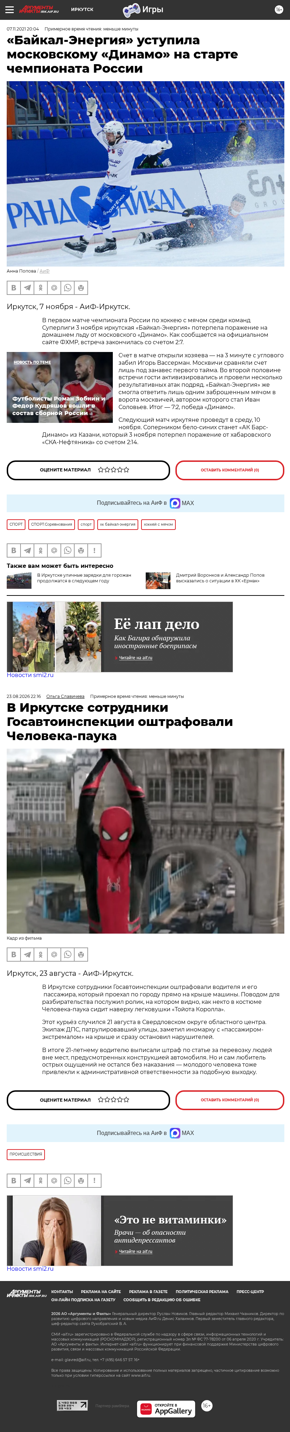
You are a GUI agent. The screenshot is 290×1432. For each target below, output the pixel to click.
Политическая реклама (202, 1292)
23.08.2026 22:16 (24, 696)
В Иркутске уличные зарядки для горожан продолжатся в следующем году (84, 577)
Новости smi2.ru (30, 675)
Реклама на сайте (101, 1292)
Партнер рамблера (112, 1406)
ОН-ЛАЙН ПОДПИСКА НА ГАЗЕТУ (83, 1300)
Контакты (62, 1292)
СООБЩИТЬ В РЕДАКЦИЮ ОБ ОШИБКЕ (162, 1300)
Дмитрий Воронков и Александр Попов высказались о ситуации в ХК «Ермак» (220, 577)
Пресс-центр (250, 1292)
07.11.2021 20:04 (23, 29)
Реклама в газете (148, 1292)
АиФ (45, 271)
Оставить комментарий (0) (230, 470)
